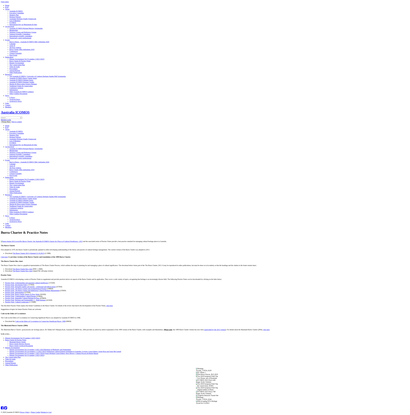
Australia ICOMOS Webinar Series (21, 80)
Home (7, 5)
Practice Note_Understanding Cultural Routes (20, 296)
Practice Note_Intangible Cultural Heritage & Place (22, 298)
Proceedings (13, 69)
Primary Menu (6, 122)
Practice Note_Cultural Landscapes (17, 302)
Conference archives (16, 88)
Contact (7, 105)
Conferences (13, 51)
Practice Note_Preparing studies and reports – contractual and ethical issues (30, 287)
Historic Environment (16, 63)
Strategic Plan (14, 15)
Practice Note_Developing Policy (16, 285)
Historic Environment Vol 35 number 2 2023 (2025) (26, 59)
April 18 (12, 46)
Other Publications (15, 72)
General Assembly (15, 53)
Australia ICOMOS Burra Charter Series (23, 78)
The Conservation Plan (17, 65)
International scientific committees (20, 36)
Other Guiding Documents (18, 94)
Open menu (5, 2)
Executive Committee (16, 13)
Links (7, 103)
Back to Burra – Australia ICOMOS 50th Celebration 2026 (29, 42)
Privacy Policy (25, 412)
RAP (7, 7)
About (7, 9)
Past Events (13, 55)
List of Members (14, 21)
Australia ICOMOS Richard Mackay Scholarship (26, 28)
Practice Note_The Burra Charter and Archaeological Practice (26, 289)
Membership (13, 30)
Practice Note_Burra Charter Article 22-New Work (22, 294)
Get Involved (9, 26)
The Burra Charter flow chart (22, 269)
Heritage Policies (15, 17)
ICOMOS (12, 23)
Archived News (14, 99)
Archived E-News (15, 101)
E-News (12, 97)
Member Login (6, 120)
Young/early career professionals (20, 38)
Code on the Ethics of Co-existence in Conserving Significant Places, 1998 (40, 321)
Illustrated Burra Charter (17, 342)
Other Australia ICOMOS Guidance (21, 92)
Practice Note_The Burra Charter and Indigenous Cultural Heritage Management (32, 290)
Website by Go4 (46, 412)
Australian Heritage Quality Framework (22, 19)
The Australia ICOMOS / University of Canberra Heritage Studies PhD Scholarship (37, 76)
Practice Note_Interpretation (14, 292)
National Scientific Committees (19, 34)
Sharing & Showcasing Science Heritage (23, 84)
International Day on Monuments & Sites (23, 24)
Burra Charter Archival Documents (21, 346)
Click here (4, 257)
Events (7, 40)
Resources (8, 74)
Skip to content (17, 122)
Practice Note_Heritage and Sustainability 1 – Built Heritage (25, 300)
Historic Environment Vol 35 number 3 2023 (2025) (26, 355)
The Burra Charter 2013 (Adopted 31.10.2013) (28, 253)
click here (109, 306)
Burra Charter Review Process (19, 344)
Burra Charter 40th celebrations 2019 (21, 49)
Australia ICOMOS (16, 11)
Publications (9, 57)
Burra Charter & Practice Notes (20, 61)
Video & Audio (14, 67)
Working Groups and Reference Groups (22, 32)
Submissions (13, 90)
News (7, 95)
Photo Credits (35, 412)
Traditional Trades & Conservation (21, 86)
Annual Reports (14, 71)
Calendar (12, 44)
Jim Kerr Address (15, 48)
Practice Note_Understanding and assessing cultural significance (26, 283)
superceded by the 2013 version (215, 330)
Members (8, 107)
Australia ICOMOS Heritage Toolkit (21, 82)
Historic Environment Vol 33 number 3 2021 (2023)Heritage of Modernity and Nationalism (40, 350)
